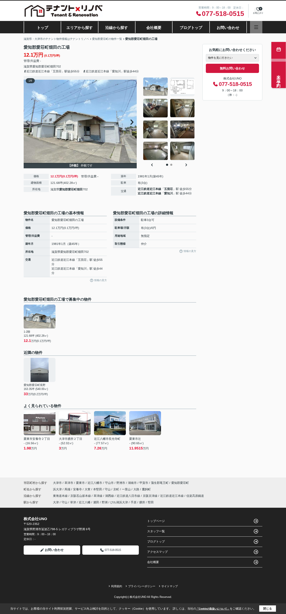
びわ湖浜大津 (119, 502)
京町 (116, 489)
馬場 (67, 489)
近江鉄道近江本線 (149, 189)
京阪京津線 (150, 495)
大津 (56, 502)
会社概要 (153, 28)
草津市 (68, 482)
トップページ (156, 521)
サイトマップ (169, 586)
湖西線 (110, 495)
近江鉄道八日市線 (129, 495)
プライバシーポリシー (141, 586)
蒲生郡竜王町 (160, 482)
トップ (42, 28)
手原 (134, 502)
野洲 (105, 502)
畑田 (53, 66)
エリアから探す (79, 28)
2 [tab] (171, 165)
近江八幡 (84, 502)
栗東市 (80, 482)
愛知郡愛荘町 (41, 66)
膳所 (142, 502)
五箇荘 (168, 189)
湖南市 (132, 482)
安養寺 (78, 489)
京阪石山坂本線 (81, 495)
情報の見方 (100, 280)
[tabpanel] (169, 119)
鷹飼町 (146, 489)
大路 (136, 489)
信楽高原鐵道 (195, 495)
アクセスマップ (157, 551)
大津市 (57, 482)
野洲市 (120, 482)
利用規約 (116, 586)
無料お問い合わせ (232, 68)
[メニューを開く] (256, 27)
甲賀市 (143, 482)
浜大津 (58, 489)
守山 (108, 489)
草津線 (98, 495)
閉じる (267, 608)
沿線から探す (116, 28)
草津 (73, 502)
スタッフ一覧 (156, 531)
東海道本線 (60, 495)
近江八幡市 (95, 482)
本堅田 (98, 489)
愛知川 (168, 193)
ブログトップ (191, 28)
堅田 (151, 502)
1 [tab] (167, 165)
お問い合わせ (228, 28)
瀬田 (96, 502)
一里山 (126, 489)
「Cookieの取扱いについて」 (213, 608)
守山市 (109, 482)
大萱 (88, 489)
